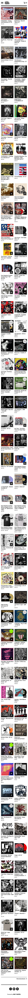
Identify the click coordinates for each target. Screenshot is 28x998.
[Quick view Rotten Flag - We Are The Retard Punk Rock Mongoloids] (11, 753)
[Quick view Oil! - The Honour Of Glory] (11, 814)
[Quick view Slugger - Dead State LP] (24, 253)
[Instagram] (10, 989)
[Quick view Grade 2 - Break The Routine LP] (24, 795)
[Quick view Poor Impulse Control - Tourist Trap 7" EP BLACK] (11, 272)
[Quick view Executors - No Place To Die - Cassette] (11, 833)
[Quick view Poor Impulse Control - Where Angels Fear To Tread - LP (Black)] (24, 502)
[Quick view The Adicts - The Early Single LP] (24, 292)
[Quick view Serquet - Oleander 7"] (24, 910)
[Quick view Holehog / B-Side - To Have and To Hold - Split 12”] (11, 889)
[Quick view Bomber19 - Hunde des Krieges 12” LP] (24, 387)
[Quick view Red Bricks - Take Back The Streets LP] (11, 349)
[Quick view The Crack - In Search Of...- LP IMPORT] (11, 563)
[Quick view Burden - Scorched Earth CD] (24, 444)
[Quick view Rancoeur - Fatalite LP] (24, 349)
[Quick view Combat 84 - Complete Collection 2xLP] (24, 311)
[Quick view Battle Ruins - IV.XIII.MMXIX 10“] (24, 96)
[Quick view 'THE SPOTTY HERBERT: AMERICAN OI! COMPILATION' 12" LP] (24, 212)
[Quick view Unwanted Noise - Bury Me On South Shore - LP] (11, 444)
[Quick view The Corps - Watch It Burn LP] (11, 115)
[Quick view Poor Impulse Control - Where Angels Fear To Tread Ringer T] (24, 524)
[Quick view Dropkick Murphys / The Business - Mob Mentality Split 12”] (24, 153)
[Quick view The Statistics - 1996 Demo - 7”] (24, 406)
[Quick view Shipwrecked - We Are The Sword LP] (11, 795)
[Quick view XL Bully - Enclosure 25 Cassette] (11, 544)
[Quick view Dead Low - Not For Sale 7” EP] (24, 773)
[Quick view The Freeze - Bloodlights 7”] (11, 96)
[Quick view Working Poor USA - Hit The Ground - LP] (24, 715)
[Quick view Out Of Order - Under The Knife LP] (24, 814)
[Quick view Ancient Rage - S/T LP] (24, 582)
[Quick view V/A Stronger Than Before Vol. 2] (24, 563)
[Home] (7, 3)
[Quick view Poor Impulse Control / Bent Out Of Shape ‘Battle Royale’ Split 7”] (11, 212)
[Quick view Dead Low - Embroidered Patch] (24, 734)
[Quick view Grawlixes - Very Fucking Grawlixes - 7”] (24, 870)
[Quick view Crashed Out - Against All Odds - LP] (24, 967)
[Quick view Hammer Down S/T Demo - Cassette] (11, 387)
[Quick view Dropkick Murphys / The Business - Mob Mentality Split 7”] (11, 173)
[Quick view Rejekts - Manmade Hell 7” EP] (11, 715)
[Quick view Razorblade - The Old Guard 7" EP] (11, 75)
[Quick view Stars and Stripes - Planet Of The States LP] (11, 234)
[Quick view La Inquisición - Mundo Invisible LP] (11, 483)
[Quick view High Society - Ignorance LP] (11, 601)
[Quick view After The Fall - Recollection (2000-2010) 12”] (11, 967)
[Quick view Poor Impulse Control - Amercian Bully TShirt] (11, 524)
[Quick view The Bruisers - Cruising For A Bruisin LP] (11, 153)
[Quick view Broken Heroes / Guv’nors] (11, 193)
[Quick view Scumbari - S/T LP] (11, 425)
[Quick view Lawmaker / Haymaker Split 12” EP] (11, 639)
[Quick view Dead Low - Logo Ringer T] (11, 929)
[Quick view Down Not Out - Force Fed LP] (24, 677)
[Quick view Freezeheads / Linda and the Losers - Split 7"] (11, 582)
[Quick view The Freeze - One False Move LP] (24, 234)
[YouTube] (17, 989)
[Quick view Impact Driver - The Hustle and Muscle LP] (24, 544)
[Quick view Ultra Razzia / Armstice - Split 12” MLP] (11, 292)
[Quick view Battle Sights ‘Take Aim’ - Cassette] (11, 406)
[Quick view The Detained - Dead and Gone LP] (11, 620)
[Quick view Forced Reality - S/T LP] (24, 173)
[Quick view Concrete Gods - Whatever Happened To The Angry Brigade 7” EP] (11, 773)
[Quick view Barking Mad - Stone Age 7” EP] (24, 833)
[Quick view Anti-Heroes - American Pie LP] (24, 134)
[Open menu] (2, 3)
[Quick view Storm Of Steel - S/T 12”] (11, 56)
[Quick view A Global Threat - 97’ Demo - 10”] (11, 677)
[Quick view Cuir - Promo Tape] (11, 696)
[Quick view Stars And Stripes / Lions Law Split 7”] (24, 193)
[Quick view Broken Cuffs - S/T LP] (11, 734)
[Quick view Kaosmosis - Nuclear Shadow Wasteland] (11, 851)
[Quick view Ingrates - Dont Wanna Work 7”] (24, 696)
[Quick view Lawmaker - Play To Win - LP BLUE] (24, 620)
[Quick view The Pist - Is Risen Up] (24, 658)
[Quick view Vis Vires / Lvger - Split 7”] (24, 601)
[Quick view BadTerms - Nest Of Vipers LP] (24, 17)
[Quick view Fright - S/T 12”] (24, 851)
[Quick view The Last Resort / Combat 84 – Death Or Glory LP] (24, 36)
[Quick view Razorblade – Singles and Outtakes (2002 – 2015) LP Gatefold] (24, 75)
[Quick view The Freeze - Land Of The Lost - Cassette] (11, 253)
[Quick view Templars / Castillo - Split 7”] (11, 330)
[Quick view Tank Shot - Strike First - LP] (11, 870)
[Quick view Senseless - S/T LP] (24, 929)
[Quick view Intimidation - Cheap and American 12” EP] (11, 17)
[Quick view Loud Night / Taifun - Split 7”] (11, 311)
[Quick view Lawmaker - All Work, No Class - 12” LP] (24, 639)
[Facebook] (14, 989)
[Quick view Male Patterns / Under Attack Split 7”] (24, 948)
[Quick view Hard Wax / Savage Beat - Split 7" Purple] (11, 658)
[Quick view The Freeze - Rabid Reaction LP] (24, 115)
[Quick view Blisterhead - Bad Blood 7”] (11, 910)
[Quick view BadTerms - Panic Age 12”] (11, 36)
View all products (20, 978)
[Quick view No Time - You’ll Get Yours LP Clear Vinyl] (24, 425)
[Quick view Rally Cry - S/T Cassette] (11, 463)
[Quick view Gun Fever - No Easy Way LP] (11, 368)
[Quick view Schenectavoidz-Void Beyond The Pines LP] (24, 368)
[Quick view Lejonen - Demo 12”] (24, 483)
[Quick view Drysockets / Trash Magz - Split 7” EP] (24, 753)
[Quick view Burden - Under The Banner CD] (24, 272)
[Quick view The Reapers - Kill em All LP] (24, 330)
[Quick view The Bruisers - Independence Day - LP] (24, 56)
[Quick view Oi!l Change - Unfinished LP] (11, 948)
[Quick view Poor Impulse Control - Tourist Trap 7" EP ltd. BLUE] (24, 463)
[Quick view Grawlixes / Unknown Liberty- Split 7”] (24, 889)
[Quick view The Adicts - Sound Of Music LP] (11, 134)
